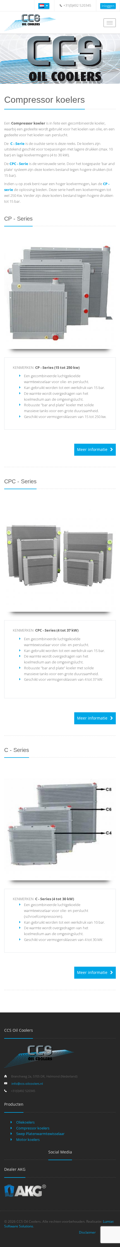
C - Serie (17, 143)
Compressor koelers (32, 1128)
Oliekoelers (25, 1122)
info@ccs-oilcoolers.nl (27, 1083)
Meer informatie (92, 449)
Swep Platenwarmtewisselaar (39, 1133)
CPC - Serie (18, 163)
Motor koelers (27, 1139)
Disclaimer (87, 1232)
